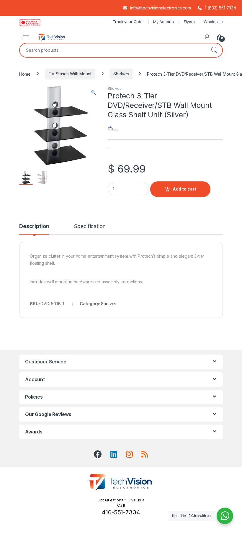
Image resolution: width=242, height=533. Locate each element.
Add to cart (184, 188)
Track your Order (128, 21)
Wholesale (213, 21)
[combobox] (113, 50)
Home (24, 73)
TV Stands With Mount (70, 73)
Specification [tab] (89, 226)
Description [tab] (34, 226)
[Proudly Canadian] (34, 22)
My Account (164, 21)
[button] (93, 92)
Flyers (189, 21)
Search (214, 50)
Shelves (121, 73)
